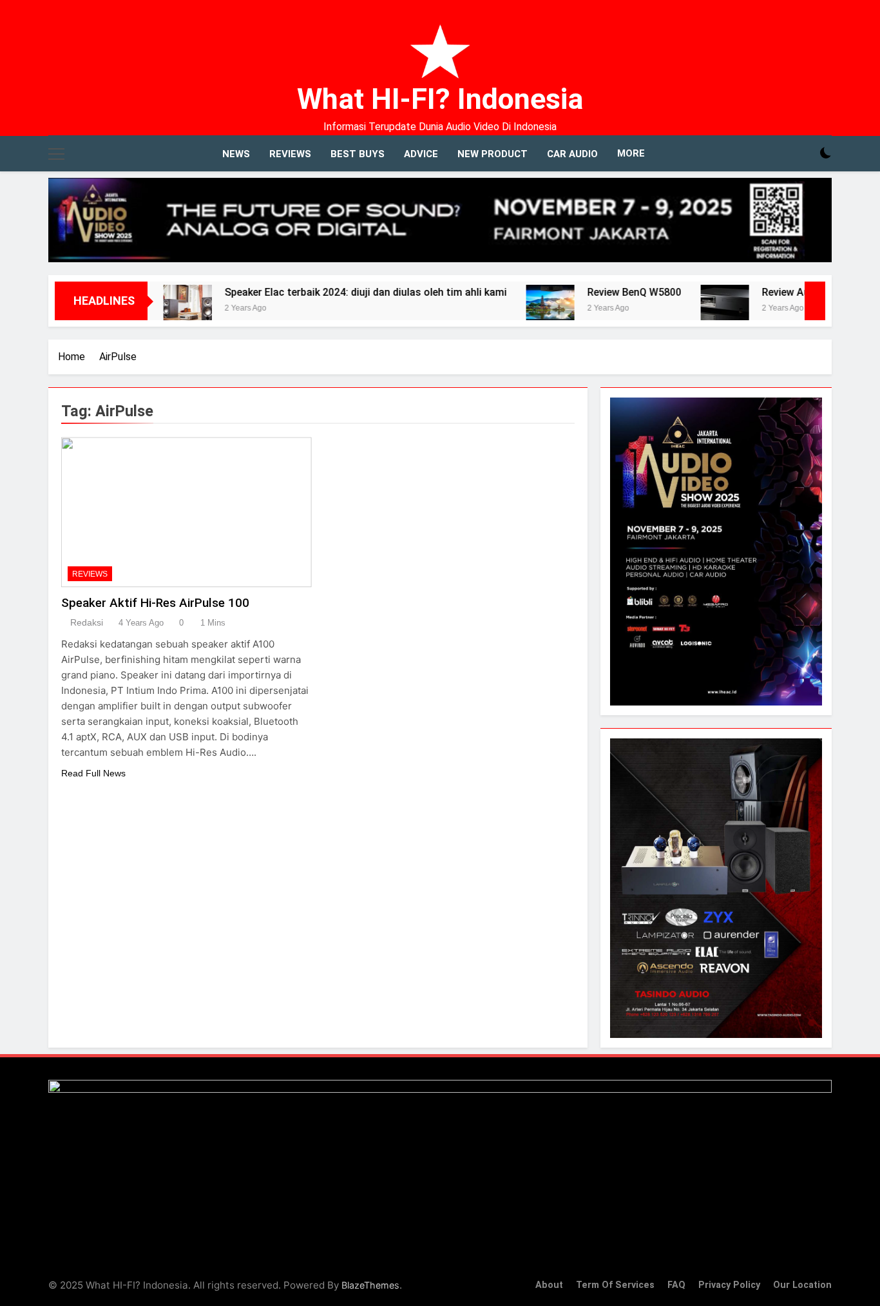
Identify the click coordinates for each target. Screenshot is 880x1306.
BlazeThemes (370, 1285)
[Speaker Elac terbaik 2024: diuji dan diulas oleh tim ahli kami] (148, 309)
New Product (492, 154)
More (631, 153)
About (549, 1285)
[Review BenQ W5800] (510, 309)
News (236, 154)
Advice (421, 154)
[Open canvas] (56, 154)
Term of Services (615, 1285)
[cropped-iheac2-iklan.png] (440, 220)
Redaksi (86, 622)
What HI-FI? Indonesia (440, 99)
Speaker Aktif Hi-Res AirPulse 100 (155, 602)
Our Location (802, 1285)
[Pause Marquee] (815, 301)
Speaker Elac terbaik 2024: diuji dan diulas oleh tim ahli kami (326, 292)
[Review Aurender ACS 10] (685, 309)
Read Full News (93, 773)
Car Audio (572, 154)
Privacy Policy (729, 1285)
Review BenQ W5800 (595, 292)
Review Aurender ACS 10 (779, 292)
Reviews (290, 154)
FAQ (676, 1285)
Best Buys (357, 154)
